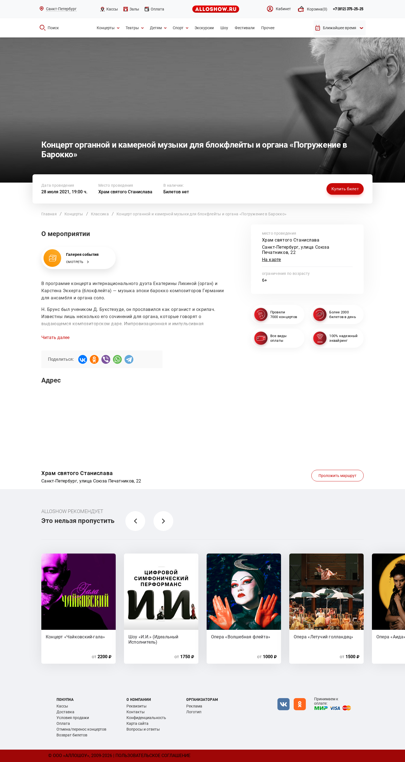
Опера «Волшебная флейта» (240, 636)
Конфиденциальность (146, 717)
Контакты (135, 712)
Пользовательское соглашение (152, 755)
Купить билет (345, 188)
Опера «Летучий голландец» (323, 636)
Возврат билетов (71, 735)
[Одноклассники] (94, 359)
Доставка (65, 712)
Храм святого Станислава (125, 191)
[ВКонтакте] (82, 359)
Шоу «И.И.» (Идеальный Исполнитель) (153, 639)
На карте (271, 259)
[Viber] (105, 359)
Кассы (62, 706)
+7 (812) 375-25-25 (348, 9)
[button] (135, 521)
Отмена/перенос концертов (81, 729)
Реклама (194, 706)
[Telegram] (129, 359)
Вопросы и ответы (143, 729)
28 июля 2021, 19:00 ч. (64, 191)
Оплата (63, 723)
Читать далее (55, 338)
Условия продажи (72, 717)
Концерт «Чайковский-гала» (75, 636)
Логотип (193, 712)
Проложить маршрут (337, 475)
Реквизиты (136, 706)
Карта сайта (137, 723)
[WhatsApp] (117, 359)
